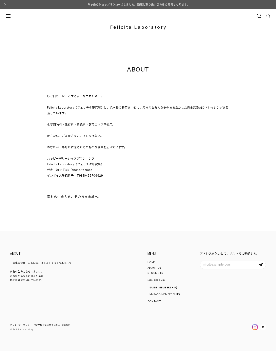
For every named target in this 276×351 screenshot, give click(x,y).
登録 (261, 265)
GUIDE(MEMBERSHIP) (163, 287)
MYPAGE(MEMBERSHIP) (165, 294)
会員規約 (66, 325)
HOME (151, 262)
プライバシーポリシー (21, 325)
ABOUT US (154, 267)
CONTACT (154, 301)
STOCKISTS (155, 272)
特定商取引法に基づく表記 (47, 325)
